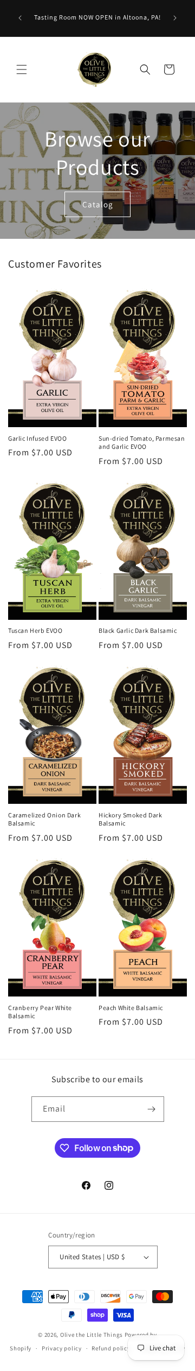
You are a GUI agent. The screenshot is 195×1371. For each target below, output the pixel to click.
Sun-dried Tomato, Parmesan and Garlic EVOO (142, 442)
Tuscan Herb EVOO (35, 630)
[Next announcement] (175, 18)
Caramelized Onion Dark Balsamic (44, 819)
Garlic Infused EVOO (37, 438)
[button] (22, 69)
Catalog (97, 204)
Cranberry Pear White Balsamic (40, 1012)
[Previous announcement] (20, 18)
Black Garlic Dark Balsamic (138, 630)
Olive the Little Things (91, 1334)
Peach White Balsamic (131, 1008)
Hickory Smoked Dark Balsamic (130, 819)
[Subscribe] (152, 1109)
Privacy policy (62, 1348)
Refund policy (111, 1348)
